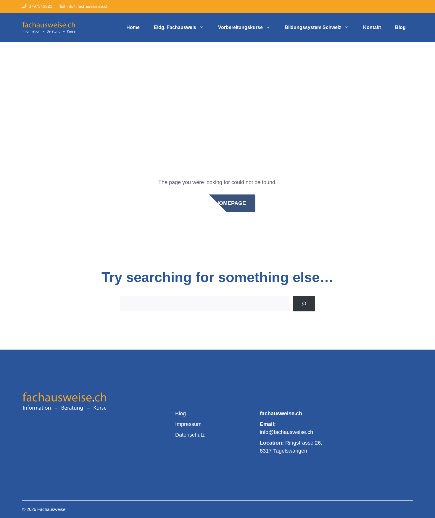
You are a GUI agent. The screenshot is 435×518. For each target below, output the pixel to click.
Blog (400, 27)
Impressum (188, 424)
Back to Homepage (217, 203)
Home (133, 27)
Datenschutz (190, 435)
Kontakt (372, 27)
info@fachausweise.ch (88, 6)
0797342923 (40, 6)
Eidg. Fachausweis (175, 27)
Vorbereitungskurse (240, 27)
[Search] (304, 303)
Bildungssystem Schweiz (313, 27)
